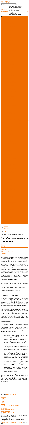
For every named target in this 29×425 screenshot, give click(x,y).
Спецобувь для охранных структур (11, 82)
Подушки (8, 172)
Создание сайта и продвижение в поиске (11, 422)
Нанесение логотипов (19, 121)
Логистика (9, 198)
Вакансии (3, 246)
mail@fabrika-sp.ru (5, 1)
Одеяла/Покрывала (11, 170)
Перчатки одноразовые (9, 152)
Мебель (8, 181)
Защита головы (10, 94)
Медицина (9, 185)
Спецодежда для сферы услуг (10, 59)
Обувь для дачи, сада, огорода (11, 90)
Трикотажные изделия (9, 67)
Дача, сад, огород (10, 192)
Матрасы (8, 174)
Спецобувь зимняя (11, 72)
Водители (8, 200)
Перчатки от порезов (9, 142)
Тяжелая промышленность (10, 208)
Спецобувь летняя (11, 71)
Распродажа (9, 36)
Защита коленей (10, 120)
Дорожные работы (11, 202)
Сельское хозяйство (11, 205)
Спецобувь (9, 23)
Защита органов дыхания (10, 100)
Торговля (12, 191)
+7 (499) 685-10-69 (5, 2)
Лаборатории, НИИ (11, 184)
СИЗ (13, 23)
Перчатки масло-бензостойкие (10, 135)
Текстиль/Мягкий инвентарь (10, 27)
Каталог (3, 404)
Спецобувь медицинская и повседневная (10, 76)
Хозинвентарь (9, 178)
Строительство (10, 206)
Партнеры (3, 249)
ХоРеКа (8, 189)
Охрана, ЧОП (9, 199)
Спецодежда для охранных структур (11, 49)
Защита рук (9, 25)
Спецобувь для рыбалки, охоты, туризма (10, 88)
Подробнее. (4, 420)
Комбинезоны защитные (9, 98)
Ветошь (13, 172)
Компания (3, 397)
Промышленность (11, 203)
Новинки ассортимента (9, 20)
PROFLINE (9, 34)
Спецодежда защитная (9, 46)
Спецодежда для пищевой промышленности (10, 63)
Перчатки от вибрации (9, 160)
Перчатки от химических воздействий (9, 139)
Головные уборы (10, 65)
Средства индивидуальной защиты (10, 405)
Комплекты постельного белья (11, 167)
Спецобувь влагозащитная (10, 84)
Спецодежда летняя (11, 44)
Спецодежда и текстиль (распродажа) (10, 222)
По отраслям (9, 32)
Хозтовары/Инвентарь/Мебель (11, 30)
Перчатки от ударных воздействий (9, 128)
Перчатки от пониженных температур (9, 149)
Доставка (19, 123)
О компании (7, 228)
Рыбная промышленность (10, 195)
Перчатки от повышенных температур (11, 144)
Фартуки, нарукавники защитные (9, 108)
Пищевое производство (9, 187)
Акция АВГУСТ (10, 210)
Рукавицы (8, 162)
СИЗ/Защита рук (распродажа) (10, 215)
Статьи (5, 231)
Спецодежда (9, 22)
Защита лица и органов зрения (10, 96)
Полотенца (9, 169)
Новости (3, 245)
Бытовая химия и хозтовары (8, 409)
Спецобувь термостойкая (9, 79)
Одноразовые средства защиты (10, 118)
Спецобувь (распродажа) (9, 218)
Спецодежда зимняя (9, 42)
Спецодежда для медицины (10, 56)
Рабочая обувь (4, 408)
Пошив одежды (19, 118)
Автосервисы (9, 193)
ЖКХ (13, 198)
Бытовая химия (10, 179)
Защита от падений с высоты (11, 104)
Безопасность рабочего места (10, 122)
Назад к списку (4, 391)
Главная (6, 226)
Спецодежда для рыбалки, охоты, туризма (10, 53)
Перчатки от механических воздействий (10, 132)
